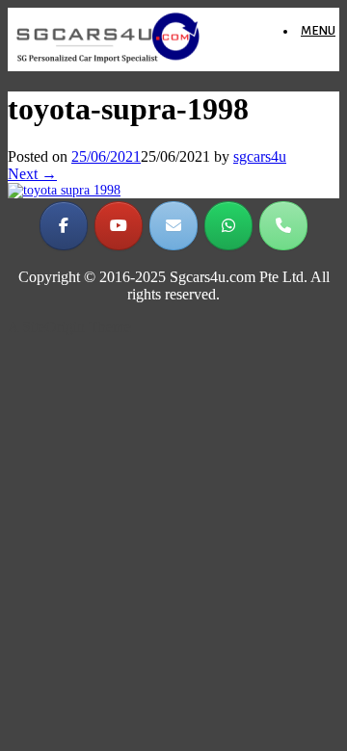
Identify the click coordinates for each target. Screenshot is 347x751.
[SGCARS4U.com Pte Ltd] (108, 61)
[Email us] (173, 225)
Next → (32, 174)
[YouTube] (118, 225)
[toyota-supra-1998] (64, 190)
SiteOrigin (53, 327)
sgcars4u (259, 156)
